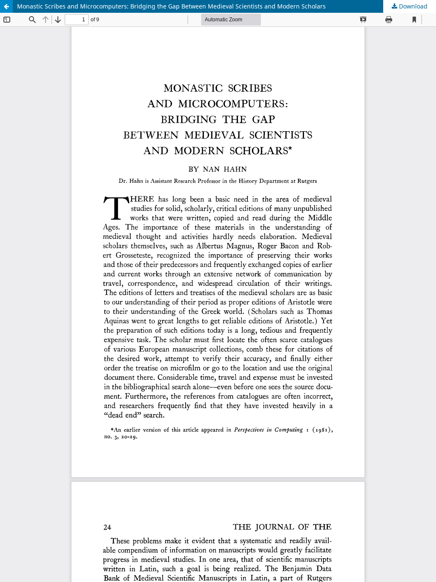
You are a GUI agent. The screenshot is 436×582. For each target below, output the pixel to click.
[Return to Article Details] (6, 6)
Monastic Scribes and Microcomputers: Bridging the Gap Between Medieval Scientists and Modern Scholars (171, 6)
